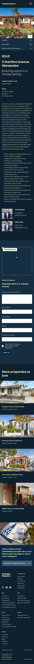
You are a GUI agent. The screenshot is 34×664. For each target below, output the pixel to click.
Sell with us (21, 596)
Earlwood (20, 583)
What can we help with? (11, 292)
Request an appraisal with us (15, 563)
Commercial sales (23, 600)
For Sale (4, 596)
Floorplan (5, 44)
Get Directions (10, 249)
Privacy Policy (28, 650)
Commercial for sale (8, 605)
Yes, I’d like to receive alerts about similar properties (12, 346)
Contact (5, 643)
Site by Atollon (28, 659)
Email (4, 326)
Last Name (6, 316)
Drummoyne (21, 581)
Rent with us (6, 615)
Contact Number (8, 335)
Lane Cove (21, 585)
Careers (4, 641)
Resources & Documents (11, 48)
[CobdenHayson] (9, 4)
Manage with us (22, 615)
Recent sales (21, 598)
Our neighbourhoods (9, 607)
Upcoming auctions (8, 602)
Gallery (4, 40)
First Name (6, 307)
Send (5, 352)
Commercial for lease (9, 626)
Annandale (21, 576)
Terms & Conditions (7, 650)
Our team (5, 634)
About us (5, 637)
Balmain (20, 578)
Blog (3, 639)
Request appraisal (23, 602)
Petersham (21, 587)
